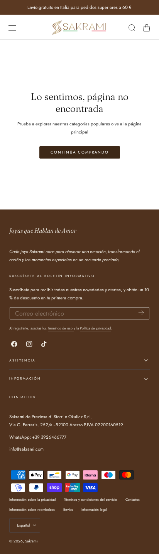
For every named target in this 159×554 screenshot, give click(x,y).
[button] (12, 27)
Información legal (94, 509)
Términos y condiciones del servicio (90, 499)
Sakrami (31, 541)
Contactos (132, 499)
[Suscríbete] (141, 313)
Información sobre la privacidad (32, 499)
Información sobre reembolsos (32, 509)
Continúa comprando (80, 152)
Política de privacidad (95, 328)
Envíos (68, 509)
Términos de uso (61, 328)
